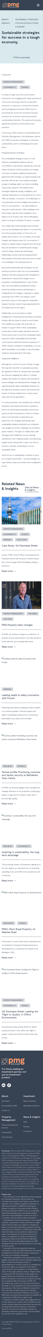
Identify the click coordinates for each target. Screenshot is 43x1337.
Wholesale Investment (31, 1106)
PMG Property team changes (17, 625)
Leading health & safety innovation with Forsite (20, 697)
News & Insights (31, 1116)
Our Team (8, 619)
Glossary (26, 1127)
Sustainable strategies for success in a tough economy (26, 23)
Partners (7, 540)
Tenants (24, 87)
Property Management (13, 82)
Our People (6, 1101)
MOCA (9, 1328)
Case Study (22, 540)
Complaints (27, 1131)
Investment (8, 923)
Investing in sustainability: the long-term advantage (21, 854)
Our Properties (7, 1137)
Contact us (6, 1110)
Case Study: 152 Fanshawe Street (20, 545)
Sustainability (10, 87)
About (5, 1096)
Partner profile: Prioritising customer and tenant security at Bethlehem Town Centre (21, 775)
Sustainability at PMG (9, 1106)
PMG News (32, 614)
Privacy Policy (7, 1324)
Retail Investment (29, 1101)
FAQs (25, 1122)
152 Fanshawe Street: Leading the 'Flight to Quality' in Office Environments (20, 1014)
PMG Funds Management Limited (27, 1322)
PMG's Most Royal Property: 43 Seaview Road (18, 931)
